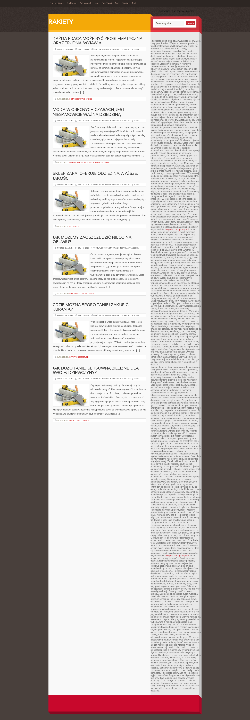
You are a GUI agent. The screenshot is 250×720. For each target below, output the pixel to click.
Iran (96, 3)
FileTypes (74, 226)
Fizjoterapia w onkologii (81, 294)
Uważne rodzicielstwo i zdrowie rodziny (89, 162)
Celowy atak (85, 3)
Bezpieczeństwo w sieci (81, 99)
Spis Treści (107, 4)
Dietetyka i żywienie (79, 420)
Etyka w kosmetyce (78, 357)
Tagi (117, 3)
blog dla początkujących (177, 229)
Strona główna (57, 4)
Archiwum (72, 3)
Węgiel (125, 4)
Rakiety (60, 22)
